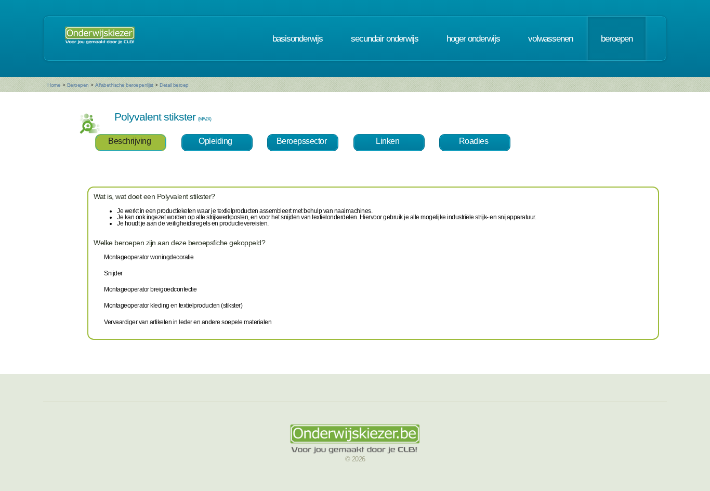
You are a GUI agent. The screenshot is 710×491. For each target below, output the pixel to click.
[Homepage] (99, 38)
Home (53, 85)
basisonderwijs (297, 38)
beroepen (617, 38)
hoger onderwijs (473, 38)
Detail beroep (174, 85)
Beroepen (78, 85)
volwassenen (550, 38)
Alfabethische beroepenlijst (124, 85)
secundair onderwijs (384, 38)
